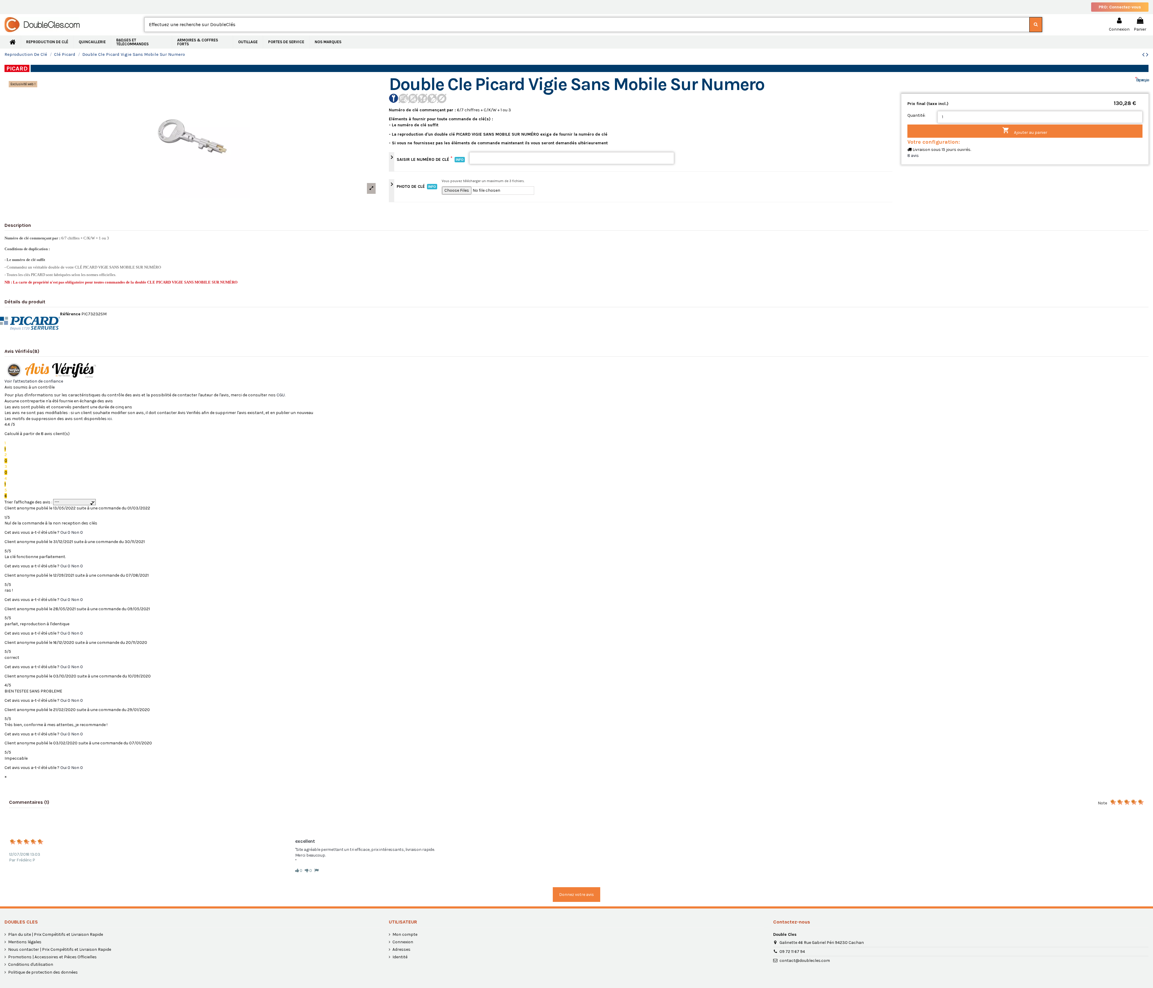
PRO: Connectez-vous (1120, 7)
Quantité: (916, 115)
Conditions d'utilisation (30, 964)
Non (77, 532)
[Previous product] (1144, 54)
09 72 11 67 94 (792, 951)
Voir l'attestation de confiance (34, 381)
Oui (65, 532)
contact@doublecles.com (804, 960)
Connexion (402, 941)
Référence (70, 314)
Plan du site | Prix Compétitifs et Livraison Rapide (55, 934)
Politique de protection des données (43, 972)
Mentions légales (24, 941)
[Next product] (1147, 54)
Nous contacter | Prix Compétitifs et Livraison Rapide (59, 949)
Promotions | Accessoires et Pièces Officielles (52, 956)
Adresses (401, 949)
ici (109, 418)
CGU (281, 395)
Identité (399, 956)
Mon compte (404, 934)
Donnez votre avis (576, 894)
